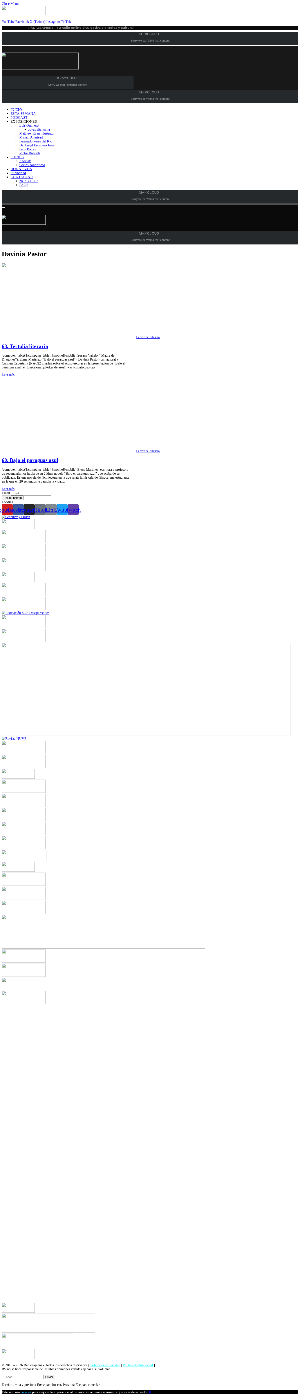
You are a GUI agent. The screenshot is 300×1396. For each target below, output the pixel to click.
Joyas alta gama (39, 129)
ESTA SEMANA (23, 113)
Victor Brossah (29, 153)
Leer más (8, 375)
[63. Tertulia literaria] (68, 337)
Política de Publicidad (138, 1365)
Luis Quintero (29, 125)
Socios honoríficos (32, 165)
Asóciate (25, 161)
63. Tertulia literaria (25, 346)
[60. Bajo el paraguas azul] (68, 451)
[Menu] (3, 207)
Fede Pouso (27, 149)
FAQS (23, 185)
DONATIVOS (21, 169)
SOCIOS (17, 157)
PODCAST (19, 117)
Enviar (49, 1377)
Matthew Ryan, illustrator (36, 133)
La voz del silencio (148, 337)
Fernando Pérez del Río (35, 141)
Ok (149, 1392)
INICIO (16, 109)
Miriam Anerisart (31, 137)
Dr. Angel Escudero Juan (36, 145)
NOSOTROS (28, 181)
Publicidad (18, 173)
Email (6, 493)
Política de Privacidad (105, 1365)
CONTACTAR (22, 177)
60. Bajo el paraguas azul (30, 460)
